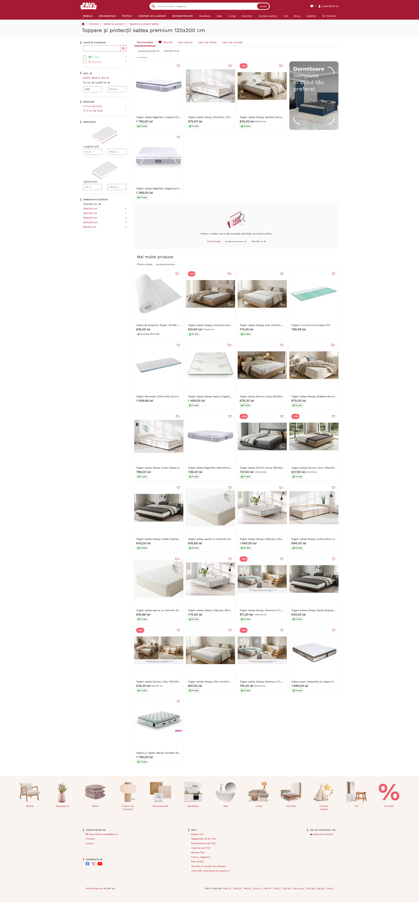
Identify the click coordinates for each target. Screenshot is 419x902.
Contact (90, 838)
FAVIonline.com (94, 888)
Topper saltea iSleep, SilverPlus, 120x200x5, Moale (217, 117)
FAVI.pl (247, 888)
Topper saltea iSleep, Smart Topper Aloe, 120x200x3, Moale (170, 467)
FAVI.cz (227, 888)
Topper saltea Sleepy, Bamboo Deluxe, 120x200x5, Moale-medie (277, 117)
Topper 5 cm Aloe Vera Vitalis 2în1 (310, 325)
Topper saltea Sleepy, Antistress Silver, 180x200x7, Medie (221, 325)
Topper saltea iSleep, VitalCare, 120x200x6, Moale (268, 539)
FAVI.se (287, 888)
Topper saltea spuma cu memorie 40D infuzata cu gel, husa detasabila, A (230, 539)
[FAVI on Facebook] (87, 863)
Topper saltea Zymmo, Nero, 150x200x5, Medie (318, 467)
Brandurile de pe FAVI (203, 843)
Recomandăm (145, 42)
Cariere (90, 843)
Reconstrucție (160, 806)
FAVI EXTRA (197, 861)
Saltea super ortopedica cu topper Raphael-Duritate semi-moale (328, 681)
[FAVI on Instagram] (93, 863)
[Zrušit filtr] (109, 82)
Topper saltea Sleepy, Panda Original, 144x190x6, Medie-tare (326, 610)
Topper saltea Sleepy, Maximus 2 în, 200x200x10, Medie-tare (275, 610)
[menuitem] (88, 16)
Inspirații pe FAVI (200, 848)
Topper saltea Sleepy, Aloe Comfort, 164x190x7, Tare (270, 325)
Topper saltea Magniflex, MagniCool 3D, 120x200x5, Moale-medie (173, 188)
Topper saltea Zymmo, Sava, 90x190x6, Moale (266, 396)
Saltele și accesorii (114, 24)
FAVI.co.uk (299, 888)
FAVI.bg (310, 888)
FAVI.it (277, 888)
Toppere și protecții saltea (144, 24)
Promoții (389, 806)
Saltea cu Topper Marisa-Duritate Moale (159, 752)
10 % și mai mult (93, 110)
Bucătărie (193, 806)
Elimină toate (214, 241)
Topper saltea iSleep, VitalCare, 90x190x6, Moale (216, 610)
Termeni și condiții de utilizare (208, 866)
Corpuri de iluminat (128, 807)
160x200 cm (90, 213)
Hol (356, 806)
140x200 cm (90, 208)
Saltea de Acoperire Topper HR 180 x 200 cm (162, 325)
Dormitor (94, 24)
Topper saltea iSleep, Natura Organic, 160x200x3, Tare (219, 396)
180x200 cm (90, 217)
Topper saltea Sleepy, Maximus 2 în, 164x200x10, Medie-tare (274, 681)
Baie (225, 806)
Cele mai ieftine (207, 42)
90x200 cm (89, 226)
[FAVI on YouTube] (100, 863)
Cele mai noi (185, 42)
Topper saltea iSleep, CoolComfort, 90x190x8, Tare (320, 539)
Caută (263, 6)
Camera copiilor (323, 807)
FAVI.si (329, 888)
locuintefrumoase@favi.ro (103, 834)
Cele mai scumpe (232, 42)
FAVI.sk (237, 888)
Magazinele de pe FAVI (203, 838)
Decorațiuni (62, 806)
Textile (95, 806)
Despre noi (197, 834)
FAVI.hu (257, 888)
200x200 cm (90, 222)
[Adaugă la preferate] (178, 66)
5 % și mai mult (92, 106)
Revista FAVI (198, 852)
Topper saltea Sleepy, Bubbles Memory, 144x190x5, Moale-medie (328, 396)
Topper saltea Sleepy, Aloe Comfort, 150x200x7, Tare (218, 681)
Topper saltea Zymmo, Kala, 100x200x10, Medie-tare (166, 681)
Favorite (168, 42)
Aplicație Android (323, 834)
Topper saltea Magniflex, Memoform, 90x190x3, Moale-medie (223, 467)
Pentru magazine (200, 857)
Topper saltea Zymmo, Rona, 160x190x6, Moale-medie (270, 467)
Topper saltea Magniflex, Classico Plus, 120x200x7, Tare (168, 117)
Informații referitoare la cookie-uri (210, 870)
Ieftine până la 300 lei (96, 77)
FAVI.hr (268, 888)
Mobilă (30, 806)
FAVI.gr (320, 888)
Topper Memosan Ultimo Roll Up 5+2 (157, 396)
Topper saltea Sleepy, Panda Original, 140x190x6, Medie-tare (170, 539)
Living (258, 806)
